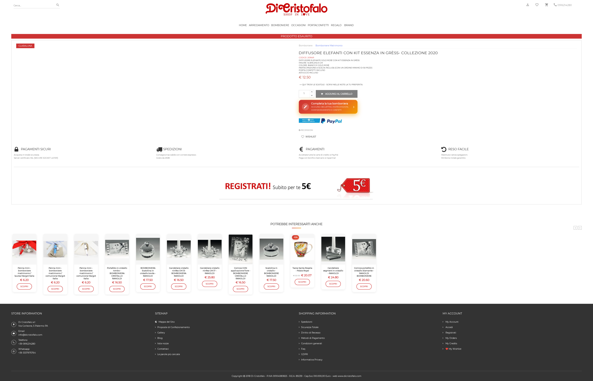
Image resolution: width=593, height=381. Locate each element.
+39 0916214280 (26, 343)
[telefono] (555, 5)
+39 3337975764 (27, 352)
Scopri (24, 286)
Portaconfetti (318, 25)
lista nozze (163, 343)
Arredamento (259, 25)
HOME (243, 25)
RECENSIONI (306, 130)
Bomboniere (280, 25)
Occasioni (298, 25)
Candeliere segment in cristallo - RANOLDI (333, 270)
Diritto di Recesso (310, 332)
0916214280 (564, 5)
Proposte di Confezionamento (173, 327)
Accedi (449, 327)
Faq (303, 348)
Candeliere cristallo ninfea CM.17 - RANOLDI (209, 270)
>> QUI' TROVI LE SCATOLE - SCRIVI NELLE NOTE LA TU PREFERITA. (331, 84)
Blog (160, 338)
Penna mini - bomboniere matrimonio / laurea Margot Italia (24, 272)
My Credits (451, 343)
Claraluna (25, 45)
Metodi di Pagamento (313, 338)
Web (335, 376)
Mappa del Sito (167, 321)
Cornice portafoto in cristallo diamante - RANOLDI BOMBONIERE (364, 272)
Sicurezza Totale (309, 327)
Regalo (336, 25)
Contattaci (163, 348)
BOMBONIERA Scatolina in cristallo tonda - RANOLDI (148, 272)
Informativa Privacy (311, 359)
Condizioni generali (311, 343)
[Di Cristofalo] (296, 4)
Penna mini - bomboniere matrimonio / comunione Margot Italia (55, 273)
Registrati (450, 332)
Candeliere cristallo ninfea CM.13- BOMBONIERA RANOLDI (179, 272)
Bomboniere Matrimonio (329, 45)
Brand (349, 25)
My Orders (451, 338)
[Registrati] (296, 187)
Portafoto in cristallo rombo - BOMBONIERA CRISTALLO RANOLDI (117, 273)
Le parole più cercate (168, 354)
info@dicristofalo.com (30, 334)
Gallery (161, 332)
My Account (451, 321)
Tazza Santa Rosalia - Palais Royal (302, 269)
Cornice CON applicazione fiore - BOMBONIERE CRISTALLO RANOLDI (240, 273)
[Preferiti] (536, 5)
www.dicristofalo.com (349, 376)
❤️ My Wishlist (453, 348)
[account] (527, 5)
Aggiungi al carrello (338, 94)
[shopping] (546, 5)
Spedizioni (306, 321)
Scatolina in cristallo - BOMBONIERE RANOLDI (271, 272)
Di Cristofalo (258, 376)
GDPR (304, 354)
